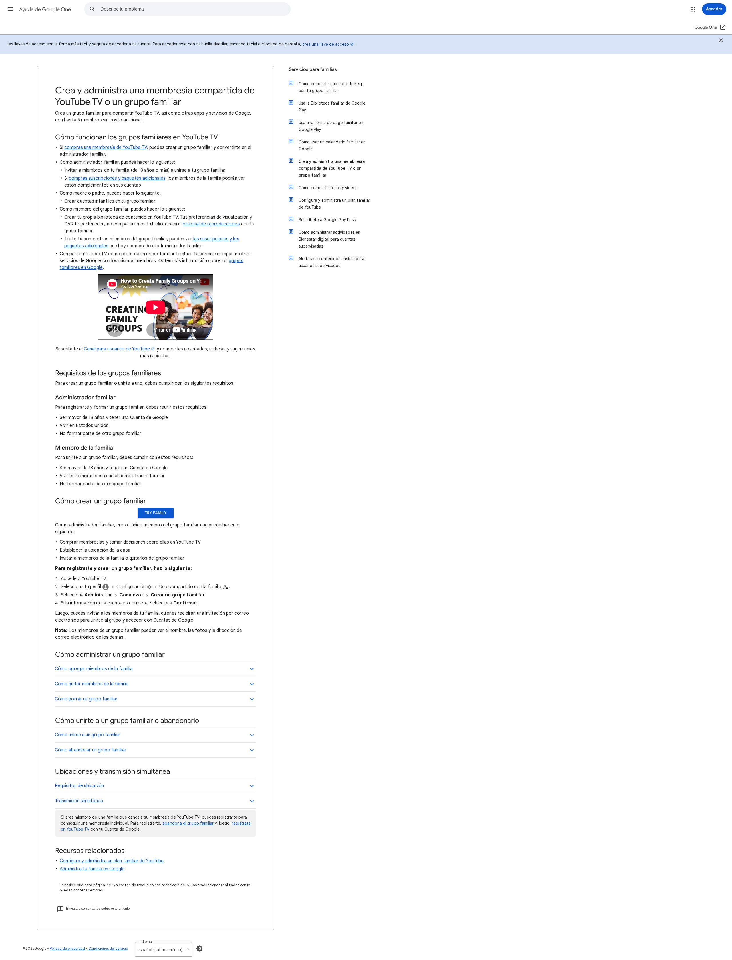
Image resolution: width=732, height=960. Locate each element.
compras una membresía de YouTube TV (105, 147)
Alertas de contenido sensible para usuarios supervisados (331, 262)
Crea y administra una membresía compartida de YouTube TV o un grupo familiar (332, 168)
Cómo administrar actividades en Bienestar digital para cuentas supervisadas (329, 239)
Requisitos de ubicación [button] (79, 786)
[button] (10, 9)
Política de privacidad (67, 948)
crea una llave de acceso (325, 44)
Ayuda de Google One (45, 9)
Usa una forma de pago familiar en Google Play (331, 126)
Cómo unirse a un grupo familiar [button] (87, 735)
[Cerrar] (720, 41)
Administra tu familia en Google (92, 869)
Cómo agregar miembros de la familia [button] (94, 669)
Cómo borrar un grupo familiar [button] (86, 699)
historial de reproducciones (211, 224)
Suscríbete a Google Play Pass (327, 219)
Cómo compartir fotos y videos (328, 187)
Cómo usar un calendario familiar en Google (332, 145)
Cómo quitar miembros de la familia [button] (91, 684)
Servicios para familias (313, 69)
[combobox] (195, 9)
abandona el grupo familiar (188, 823)
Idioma (146, 941)
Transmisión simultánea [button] (79, 801)
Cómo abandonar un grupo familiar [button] (91, 750)
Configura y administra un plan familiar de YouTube (112, 861)
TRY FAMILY (156, 512)
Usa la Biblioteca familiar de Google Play (332, 107)
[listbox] (163, 949)
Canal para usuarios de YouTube (117, 349)
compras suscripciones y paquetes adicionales (117, 178)
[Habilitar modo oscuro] (199, 948)
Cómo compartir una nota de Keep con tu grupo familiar (331, 87)
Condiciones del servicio (108, 948)
